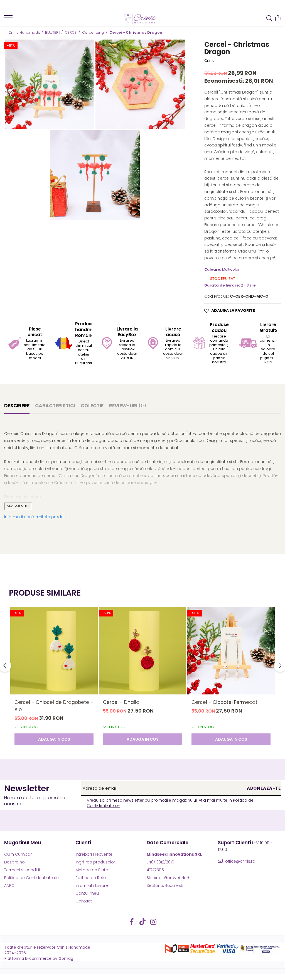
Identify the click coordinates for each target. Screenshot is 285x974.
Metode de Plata (91, 870)
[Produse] (9, 19)
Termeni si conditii (22, 870)
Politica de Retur (91, 877)
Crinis (209, 60)
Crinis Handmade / (26, 32)
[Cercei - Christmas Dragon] (49, 84)
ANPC (9, 885)
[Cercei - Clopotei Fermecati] (231, 650)
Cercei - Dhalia (121, 702)
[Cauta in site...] (269, 18)
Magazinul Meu (22, 842)
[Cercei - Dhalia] (142, 650)
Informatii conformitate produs (35, 517)
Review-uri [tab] (127, 405)
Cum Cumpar (18, 854)
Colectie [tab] (92, 405)
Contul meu (87, 893)
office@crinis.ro (239, 861)
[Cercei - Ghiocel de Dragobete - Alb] (54, 650)
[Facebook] (132, 922)
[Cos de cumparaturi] (278, 18)
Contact (83, 901)
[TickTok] (143, 922)
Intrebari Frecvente (93, 854)
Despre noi (15, 862)
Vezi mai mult (18, 506)
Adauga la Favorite (233, 310)
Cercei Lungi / (95, 32)
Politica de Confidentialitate (31, 877)
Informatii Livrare (91, 885)
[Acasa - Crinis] (142, 18)
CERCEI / (73, 32)
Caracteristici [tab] (55, 405)
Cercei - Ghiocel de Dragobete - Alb (53, 706)
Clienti (83, 842)
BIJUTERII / (54, 32)
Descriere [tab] (17, 405)
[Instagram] (153, 922)
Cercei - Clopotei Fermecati (225, 702)
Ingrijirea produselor (95, 862)
